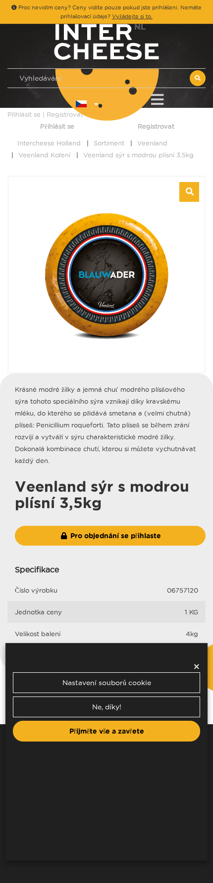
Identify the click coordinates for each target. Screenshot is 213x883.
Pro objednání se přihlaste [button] (114, 536)
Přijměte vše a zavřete (106, 731)
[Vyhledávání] (198, 78)
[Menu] (157, 97)
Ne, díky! (106, 707)
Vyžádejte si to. (132, 16)
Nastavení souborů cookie (106, 683)
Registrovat (156, 126)
